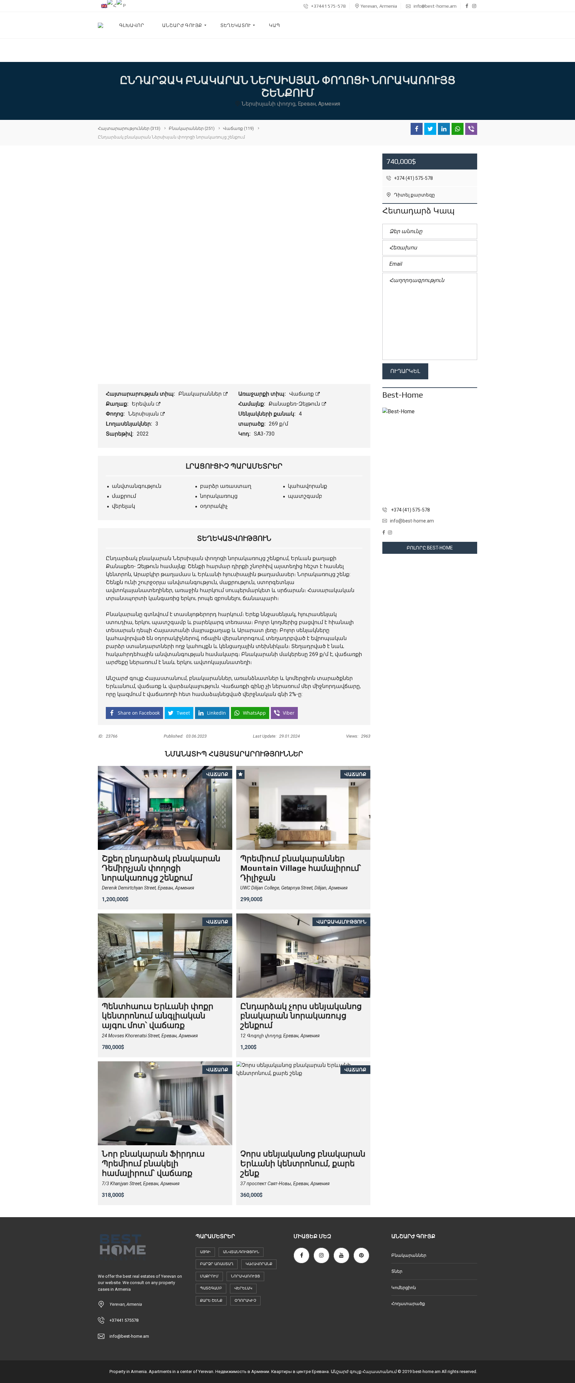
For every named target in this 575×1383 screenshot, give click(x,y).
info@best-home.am (435, 6)
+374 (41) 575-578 (413, 178)
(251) (192, 128)
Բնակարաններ (200, 394)
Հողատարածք (408, 1303)
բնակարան (155, 558)
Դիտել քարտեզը (414, 194)
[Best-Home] (429, 455)
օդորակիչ (245, 1300)
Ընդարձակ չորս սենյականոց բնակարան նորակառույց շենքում (301, 1016)
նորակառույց (245, 1276)
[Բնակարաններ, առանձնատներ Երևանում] (100, 25)
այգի (205, 1252)
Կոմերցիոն (403, 1287)
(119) (238, 128)
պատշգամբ (211, 1288)
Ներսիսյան (144, 414)
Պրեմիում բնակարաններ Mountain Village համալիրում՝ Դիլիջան (300, 868)
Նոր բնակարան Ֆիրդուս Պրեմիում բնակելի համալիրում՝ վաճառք (153, 1163)
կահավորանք (259, 1264)
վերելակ (243, 1288)
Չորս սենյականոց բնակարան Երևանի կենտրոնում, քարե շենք (302, 1163)
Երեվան (144, 404)
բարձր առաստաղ (216, 1264)
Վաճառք (302, 394)
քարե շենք (211, 1300)
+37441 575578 (123, 1320)
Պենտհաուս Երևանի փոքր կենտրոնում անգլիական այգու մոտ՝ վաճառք (157, 1016)
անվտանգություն (241, 1252)
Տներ (396, 1271)
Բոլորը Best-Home (430, 547)
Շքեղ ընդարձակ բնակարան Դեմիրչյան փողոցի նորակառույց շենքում (161, 868)
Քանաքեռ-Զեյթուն (295, 404)
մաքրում (209, 1276)
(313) (129, 128)
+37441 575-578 (328, 6)
